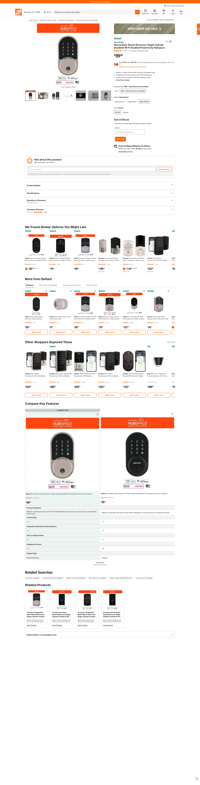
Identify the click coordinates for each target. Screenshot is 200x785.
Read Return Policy (126, 151)
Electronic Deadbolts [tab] (48, 285)
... (26, 20)
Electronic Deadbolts (66, 20)
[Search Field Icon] (137, 12)
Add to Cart (36, 332)
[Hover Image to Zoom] (68, 54)
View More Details (123, 80)
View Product (32, 625)
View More (100, 562)
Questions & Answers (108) (139, 51)
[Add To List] (166, 41)
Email (117, 128)
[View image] (30, 95)
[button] (100, 185)
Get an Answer (164, 169)
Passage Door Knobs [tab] (72, 285)
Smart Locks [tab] (92, 285)
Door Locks (33, 20)
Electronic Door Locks (48, 20)
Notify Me (120, 139)
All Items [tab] (30, 285)
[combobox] (94, 12)
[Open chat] (198, 29)
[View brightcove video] (81, 95)
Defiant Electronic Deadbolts (87, 20)
